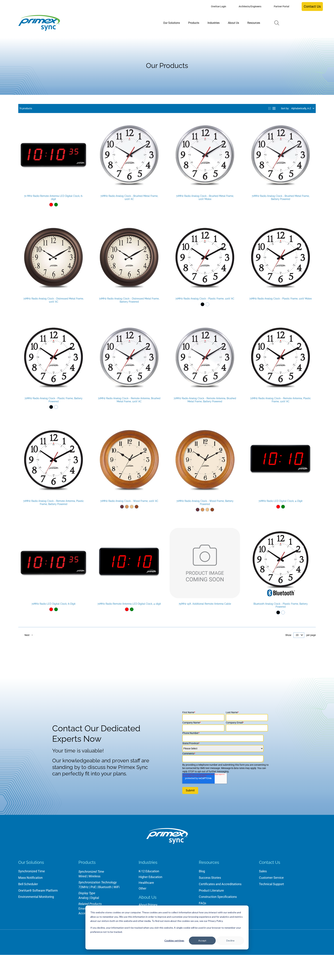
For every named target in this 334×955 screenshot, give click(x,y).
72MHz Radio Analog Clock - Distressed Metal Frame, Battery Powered (129, 300)
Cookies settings (174, 940)
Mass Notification (30, 877)
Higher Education (150, 877)
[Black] (202, 304)
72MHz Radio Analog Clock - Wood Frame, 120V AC (129, 501)
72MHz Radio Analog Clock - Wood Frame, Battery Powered (204, 502)
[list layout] (270, 108)
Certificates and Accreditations (220, 884)
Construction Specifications (218, 897)
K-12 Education (149, 871)
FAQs (202, 903)
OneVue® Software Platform (38, 890)
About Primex (148, 905)
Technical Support (271, 884)
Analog (83, 898)
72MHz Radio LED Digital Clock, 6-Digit (53, 603)
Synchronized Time (31, 871)
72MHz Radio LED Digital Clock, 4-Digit (281, 501)
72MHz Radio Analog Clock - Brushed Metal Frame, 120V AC (129, 197)
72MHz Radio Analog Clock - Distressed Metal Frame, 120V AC (53, 300)
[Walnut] (136, 507)
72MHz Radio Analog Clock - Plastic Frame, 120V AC (204, 298)
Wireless (94, 876)
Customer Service (271, 877)
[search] (276, 22)
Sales (263, 871)
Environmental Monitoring (36, 897)
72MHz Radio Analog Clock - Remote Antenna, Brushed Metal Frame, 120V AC (129, 400)
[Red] (51, 205)
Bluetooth (105, 887)
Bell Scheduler (28, 884)
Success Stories (210, 877)
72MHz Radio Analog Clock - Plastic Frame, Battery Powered (53, 400)
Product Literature (211, 890)
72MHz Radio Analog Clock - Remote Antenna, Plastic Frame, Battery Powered (53, 502)
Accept (202, 940)
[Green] (56, 205)
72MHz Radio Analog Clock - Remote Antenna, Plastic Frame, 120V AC (280, 400)
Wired (82, 876)
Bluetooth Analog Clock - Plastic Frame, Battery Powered (280, 605)
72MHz (83, 887)
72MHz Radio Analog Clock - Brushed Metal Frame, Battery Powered (280, 197)
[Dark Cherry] (122, 507)
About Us (148, 897)
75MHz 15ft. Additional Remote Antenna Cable (205, 603)
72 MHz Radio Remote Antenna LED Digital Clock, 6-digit (53, 197)
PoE (93, 887)
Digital (94, 898)
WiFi (117, 887)
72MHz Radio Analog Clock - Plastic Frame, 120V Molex (280, 298)
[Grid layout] (274, 108)
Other (142, 888)
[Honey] (127, 507)
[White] (207, 304)
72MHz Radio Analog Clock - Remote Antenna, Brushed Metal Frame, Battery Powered (205, 400)
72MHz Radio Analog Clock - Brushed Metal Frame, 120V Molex (205, 197)
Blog (202, 871)
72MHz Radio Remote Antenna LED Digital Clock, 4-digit (129, 603)
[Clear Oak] (132, 507)
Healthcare (146, 882)
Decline (230, 940)
